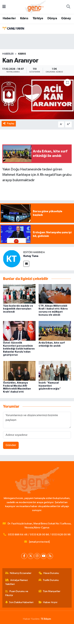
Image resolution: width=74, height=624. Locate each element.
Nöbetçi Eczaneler (20, 573)
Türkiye (38, 18)
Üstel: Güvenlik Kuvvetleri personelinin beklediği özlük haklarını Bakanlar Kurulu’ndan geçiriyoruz (19, 349)
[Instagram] (37, 556)
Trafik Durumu (51, 580)
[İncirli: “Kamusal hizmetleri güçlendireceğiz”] (55, 370)
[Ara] (68, 7)
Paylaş (10, 123)
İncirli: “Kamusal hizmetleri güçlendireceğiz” (50, 386)
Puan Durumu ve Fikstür (16, 593)
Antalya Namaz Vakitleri (16, 582)
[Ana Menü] (4, 6)
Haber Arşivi (50, 602)
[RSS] (50, 556)
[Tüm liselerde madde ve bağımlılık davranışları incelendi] (19, 293)
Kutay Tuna (30, 256)
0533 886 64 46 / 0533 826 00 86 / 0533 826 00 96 (39, 534)
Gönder (11, 445)
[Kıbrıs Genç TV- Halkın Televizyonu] (35, 7)
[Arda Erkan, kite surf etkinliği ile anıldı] (55, 330)
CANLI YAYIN (15, 28)
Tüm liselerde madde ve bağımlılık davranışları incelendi (18, 309)
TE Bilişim (46, 619)
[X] (31, 556)
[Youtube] (44, 556)
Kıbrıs (24, 18)
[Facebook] (24, 556)
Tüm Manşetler (51, 591)
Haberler (9, 18)
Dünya (52, 18)
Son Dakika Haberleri (21, 602)
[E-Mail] (26, 264)
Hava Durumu (51, 573)
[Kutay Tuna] (11, 258)
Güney (66, 18)
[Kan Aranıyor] (37, 97)
